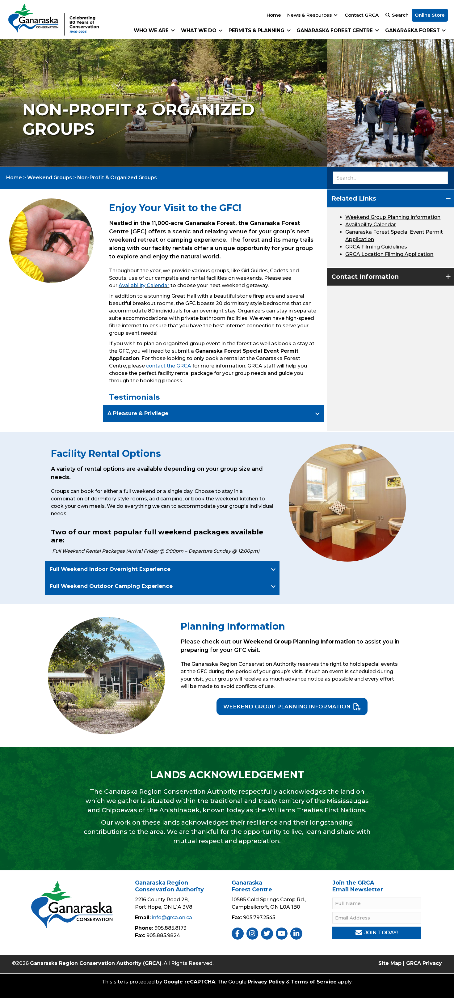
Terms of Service (314, 982)
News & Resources (310, 15)
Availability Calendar (144, 285)
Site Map (389, 963)
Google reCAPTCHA (189, 982)
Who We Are (152, 30)
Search (400, 15)
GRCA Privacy (424, 963)
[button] (213, 413)
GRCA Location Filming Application (389, 254)
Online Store (430, 15)
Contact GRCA (362, 15)
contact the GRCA (168, 366)
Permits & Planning (257, 30)
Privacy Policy (266, 982)
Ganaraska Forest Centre (335, 30)
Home (274, 15)
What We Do (199, 30)
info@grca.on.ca (172, 917)
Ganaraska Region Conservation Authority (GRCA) (96, 963)
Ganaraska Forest (413, 30)
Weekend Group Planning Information (392, 217)
